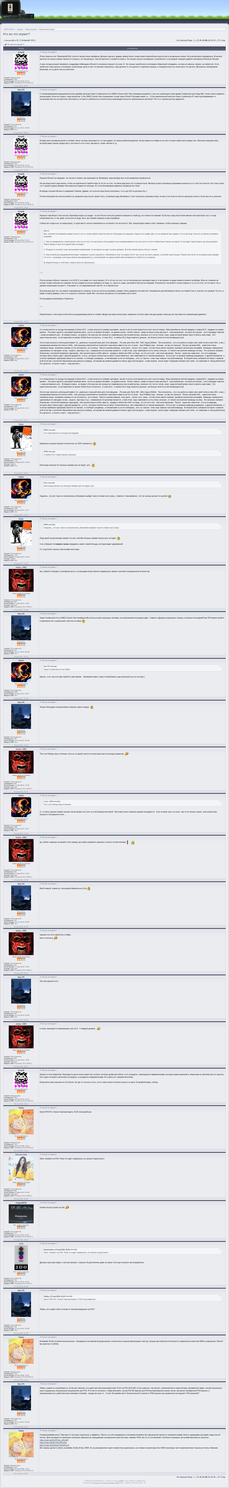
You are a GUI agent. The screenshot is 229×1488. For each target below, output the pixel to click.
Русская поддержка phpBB (110, 1483)
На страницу (182, 40)
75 (219, 40)
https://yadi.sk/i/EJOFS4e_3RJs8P (54, 1440)
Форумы (20, 29)
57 (198, 40)
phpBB (120, 1481)
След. (223, 40)
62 (212, 40)
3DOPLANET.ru (9, 29)
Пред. (190, 40)
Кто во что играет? (16, 34)
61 (209, 40)
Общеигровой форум (47, 29)
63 (214, 40)
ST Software (96, 1483)
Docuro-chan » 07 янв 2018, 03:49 (57, 1249)
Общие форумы (31, 29)
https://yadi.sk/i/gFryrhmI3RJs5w (53, 1443)
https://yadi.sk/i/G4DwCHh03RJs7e (54, 1445)
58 (200, 40)
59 (203, 40)
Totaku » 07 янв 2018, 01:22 (54, 1296)
